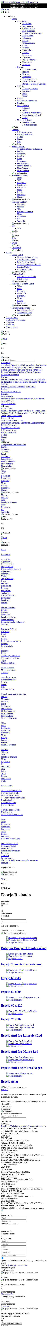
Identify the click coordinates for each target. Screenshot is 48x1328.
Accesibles (26, 23)
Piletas (20, 139)
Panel (19, 158)
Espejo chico (27, 36)
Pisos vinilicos (23, 170)
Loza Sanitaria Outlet (26, 262)
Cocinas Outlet (18, 274)
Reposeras (21, 216)
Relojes (20, 192)
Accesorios (21, 21)
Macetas (20, 204)
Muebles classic (29, 122)
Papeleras (26, 64)
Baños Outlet (17, 255)
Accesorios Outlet (24, 269)
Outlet (9, 252)
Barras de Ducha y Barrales (34, 84)
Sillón (19, 180)
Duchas (20, 67)
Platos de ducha (29, 81)
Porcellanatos (22, 163)
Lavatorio (26, 91)
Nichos (25, 40)
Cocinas (15, 129)
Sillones (20, 207)
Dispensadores (28, 31)
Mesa (19, 214)
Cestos (20, 137)
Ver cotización (7, 1294)
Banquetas (21, 182)
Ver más (4, 1089)
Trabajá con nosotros (19, 1126)
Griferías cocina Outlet (26, 276)
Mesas (19, 190)
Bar (18, 219)
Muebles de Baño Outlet (27, 257)
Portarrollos (27, 50)
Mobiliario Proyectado (15, 320)
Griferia (20, 86)
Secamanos (27, 55)
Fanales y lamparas (25, 211)
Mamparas (26, 76)
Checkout (5, 1306)
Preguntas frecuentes (37, 1126)
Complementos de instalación (29, 149)
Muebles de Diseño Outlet (23, 284)
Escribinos (5, 1126)
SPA (14, 226)
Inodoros (26, 108)
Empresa (10, 322)
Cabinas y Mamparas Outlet (29, 264)
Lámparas (21, 187)
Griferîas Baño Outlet (26, 260)
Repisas (25, 52)
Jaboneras (26, 38)
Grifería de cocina (24, 132)
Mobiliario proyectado (10, 851)
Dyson (14, 243)
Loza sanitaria (23, 105)
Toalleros (26, 57)
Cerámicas (21, 161)
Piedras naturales (24, 166)
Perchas (25, 48)
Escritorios (21, 185)
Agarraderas (27, 26)
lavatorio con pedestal (31, 115)
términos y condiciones (17, 1265)
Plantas (20, 197)
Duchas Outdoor (29, 69)
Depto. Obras (12, 317)
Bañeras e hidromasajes (27, 101)
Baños (14, 19)
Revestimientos (18, 146)
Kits (19, 142)
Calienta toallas (28, 28)
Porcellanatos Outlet (25, 310)
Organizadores (28, 43)
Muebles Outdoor (19, 202)
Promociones (11, 327)
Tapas (24, 117)
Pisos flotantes (23, 168)
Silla (19, 209)
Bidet (24, 93)
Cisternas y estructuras (31, 113)
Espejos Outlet (23, 267)
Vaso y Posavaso (29, 60)
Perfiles (20, 151)
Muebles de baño (24, 120)
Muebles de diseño (19, 175)
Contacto (10, 325)
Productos (5, 863)
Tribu (14, 238)
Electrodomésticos (24, 134)
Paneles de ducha (29, 79)
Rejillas (25, 72)
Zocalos (20, 156)
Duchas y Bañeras (30, 89)
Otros (24, 45)
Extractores (27, 62)
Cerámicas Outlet (24, 313)
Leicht (14, 233)
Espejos (20, 103)
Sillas (19, 178)
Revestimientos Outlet (21, 308)
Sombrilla (21, 221)
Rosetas (25, 74)
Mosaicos (21, 154)
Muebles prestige (29, 125)
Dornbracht (16, 247)
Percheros (21, 194)
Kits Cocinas (22, 279)
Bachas (20, 98)
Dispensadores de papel (32, 33)
